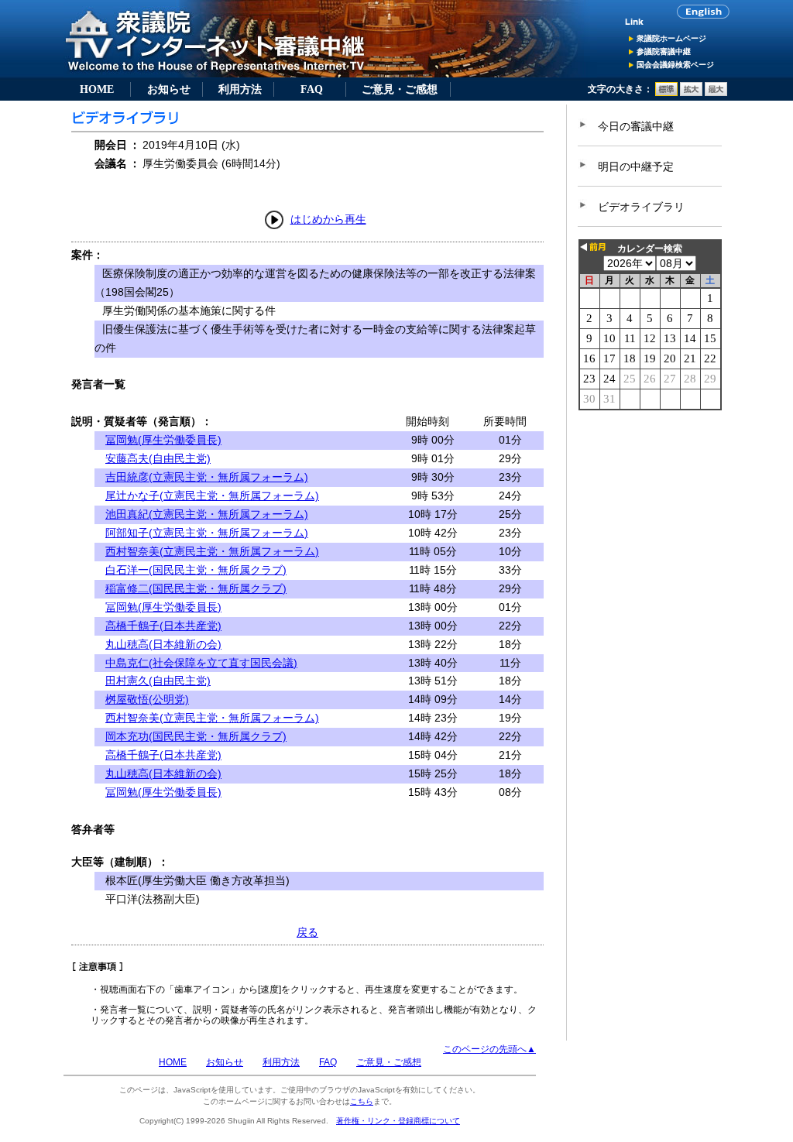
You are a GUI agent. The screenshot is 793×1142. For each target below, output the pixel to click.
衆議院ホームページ (671, 38)
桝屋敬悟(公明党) (147, 699)
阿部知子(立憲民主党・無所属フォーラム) (206, 532)
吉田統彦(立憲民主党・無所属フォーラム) (206, 477)
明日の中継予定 (636, 166)
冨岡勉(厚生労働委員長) (163, 440)
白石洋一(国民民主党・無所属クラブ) (196, 570)
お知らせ (169, 89)
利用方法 (240, 89)
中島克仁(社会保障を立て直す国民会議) (201, 663)
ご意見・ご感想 (400, 89)
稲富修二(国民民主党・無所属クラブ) (196, 588)
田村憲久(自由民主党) (158, 680)
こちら (361, 1101)
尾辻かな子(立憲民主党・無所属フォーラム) (212, 495)
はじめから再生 (328, 219)
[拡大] (691, 92)
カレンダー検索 (649, 248)
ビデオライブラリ (641, 207)
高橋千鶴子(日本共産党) (163, 625)
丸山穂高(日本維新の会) (163, 644)
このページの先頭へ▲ (489, 1049)
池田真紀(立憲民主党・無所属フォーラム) (206, 514)
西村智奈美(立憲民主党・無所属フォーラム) (212, 551)
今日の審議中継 (636, 126)
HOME (97, 89)
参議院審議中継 (664, 51)
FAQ (311, 89)
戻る (307, 932)
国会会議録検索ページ (675, 64)
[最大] (716, 92)
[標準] (666, 92)
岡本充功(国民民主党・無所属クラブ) (196, 736)
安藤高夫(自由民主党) (158, 458)
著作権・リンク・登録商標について (398, 1120)
